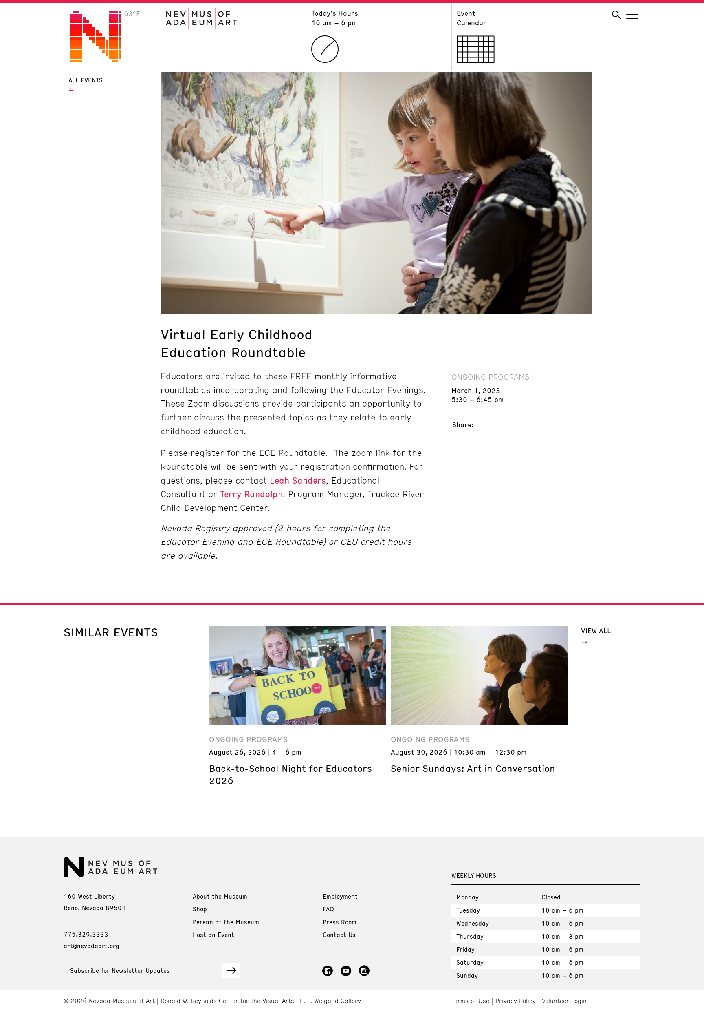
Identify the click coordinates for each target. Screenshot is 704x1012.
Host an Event (213, 934)
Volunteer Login (564, 1001)
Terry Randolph (251, 493)
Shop (200, 909)
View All (596, 630)
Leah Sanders (298, 480)
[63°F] (102, 59)
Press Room (339, 922)
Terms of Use (470, 1001)
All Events (85, 80)
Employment (340, 896)
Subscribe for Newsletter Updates (120, 970)
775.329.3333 (86, 934)
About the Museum (220, 896)
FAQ (328, 909)
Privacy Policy (515, 1001)
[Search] (616, 15)
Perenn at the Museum (226, 922)
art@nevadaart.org (91, 945)
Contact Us (339, 934)
